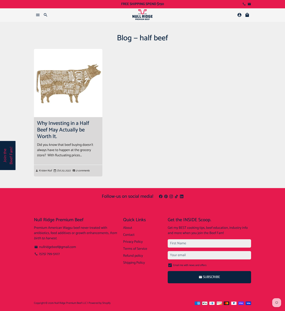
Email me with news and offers (189, 265)
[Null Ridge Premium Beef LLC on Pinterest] (166, 197)
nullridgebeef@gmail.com (55, 247)
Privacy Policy (133, 241)
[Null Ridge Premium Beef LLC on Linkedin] (181, 197)
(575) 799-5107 (47, 254)
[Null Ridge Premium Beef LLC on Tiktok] (176, 197)
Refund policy (133, 255)
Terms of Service (135, 248)
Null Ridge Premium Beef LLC (70, 303)
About (127, 228)
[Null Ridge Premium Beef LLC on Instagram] (171, 197)
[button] (8, 155)
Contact (129, 235)
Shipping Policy (134, 262)
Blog (124, 38)
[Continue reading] (68, 83)
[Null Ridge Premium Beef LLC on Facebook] (160, 197)
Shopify (106, 303)
